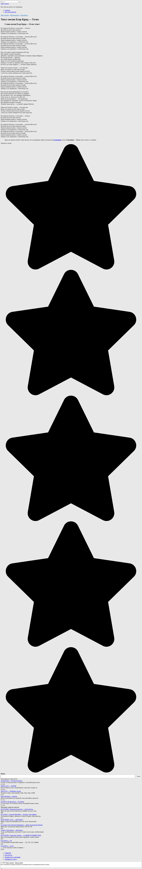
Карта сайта (19, 863)
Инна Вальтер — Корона (9, 796)
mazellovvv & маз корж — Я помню (12, 801)
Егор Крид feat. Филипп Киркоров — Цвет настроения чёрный (22, 825)
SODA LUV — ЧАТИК (8, 786)
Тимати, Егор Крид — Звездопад (12, 830)
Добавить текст (11, 859)
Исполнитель (14, 15)
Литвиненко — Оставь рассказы (11, 781)
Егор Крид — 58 (6, 840)
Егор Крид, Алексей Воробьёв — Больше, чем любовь (19, 814)
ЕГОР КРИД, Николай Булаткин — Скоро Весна (17, 809)
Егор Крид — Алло (7, 846)
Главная (7, 10)
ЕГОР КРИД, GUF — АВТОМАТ (12, 820)
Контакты (8, 855)
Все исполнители (10, 12)
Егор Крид (24, 15)
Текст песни (5, 3)
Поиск (3, 774)
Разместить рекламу (12, 857)
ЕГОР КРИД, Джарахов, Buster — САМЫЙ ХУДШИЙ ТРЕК (21, 835)
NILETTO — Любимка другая (11, 791)
